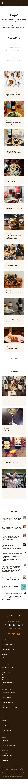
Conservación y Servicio (8, 692)
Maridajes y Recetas (7, 695)
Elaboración (5, 652)
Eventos (4, 710)
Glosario (4, 677)
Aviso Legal (5, 753)
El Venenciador (6, 727)
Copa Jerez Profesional (8, 745)
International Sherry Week (9, 707)
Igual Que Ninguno (7, 702)
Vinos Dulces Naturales (8, 647)
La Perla (6, 431)
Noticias (4, 748)
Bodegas (4, 654)
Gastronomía (5, 750)
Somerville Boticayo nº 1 (12, 462)
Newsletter (5, 684)
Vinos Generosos (6, 642)
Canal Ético (5, 760)
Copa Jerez (5, 705)
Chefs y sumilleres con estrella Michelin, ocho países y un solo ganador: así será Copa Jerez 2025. (11, 547)
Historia (4, 720)
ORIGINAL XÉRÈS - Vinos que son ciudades (10, 586)
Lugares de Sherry (7, 700)
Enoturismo (5, 723)
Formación (5, 740)
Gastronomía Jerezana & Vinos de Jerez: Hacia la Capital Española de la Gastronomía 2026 (12, 529)
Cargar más (14, 358)
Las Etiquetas (5, 725)
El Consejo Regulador (8, 730)
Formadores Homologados (9, 670)
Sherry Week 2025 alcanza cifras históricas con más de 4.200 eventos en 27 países (11, 538)
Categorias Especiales (8, 649)
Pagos (3, 657)
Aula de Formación (7, 667)
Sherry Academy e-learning (9, 665)
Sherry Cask (5, 732)
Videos (4, 674)
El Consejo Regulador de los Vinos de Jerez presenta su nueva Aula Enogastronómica (11, 519)
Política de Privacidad (8, 755)
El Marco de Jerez (7, 718)
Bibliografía (5, 679)
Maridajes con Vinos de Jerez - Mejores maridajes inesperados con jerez (10, 579)
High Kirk (7, 401)
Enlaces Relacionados (8, 682)
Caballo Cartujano (10, 494)
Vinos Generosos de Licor (9, 644)
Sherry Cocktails (6, 697)
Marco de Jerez (6, 743)
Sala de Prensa (6, 672)
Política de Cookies (7, 758)
